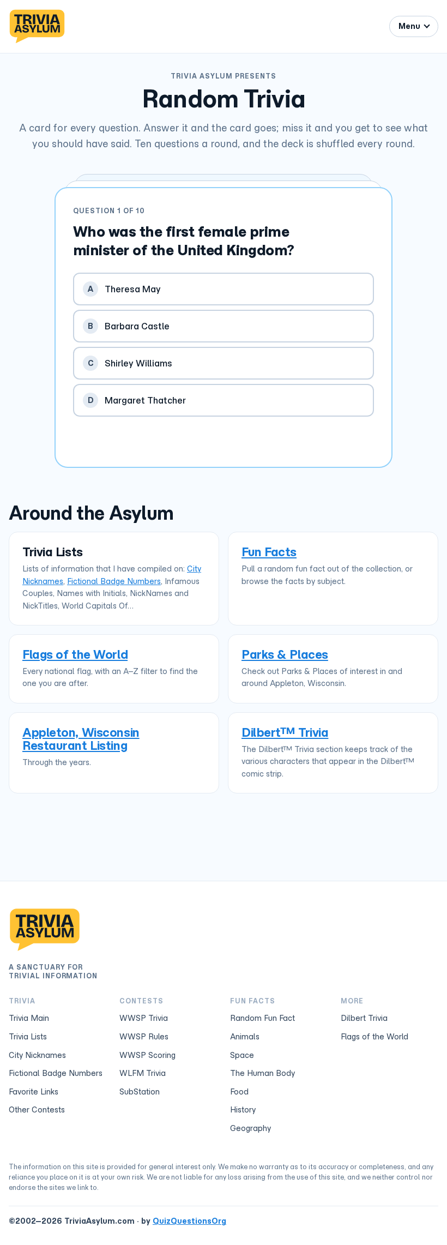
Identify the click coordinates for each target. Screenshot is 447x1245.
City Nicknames (37, 1055)
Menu (409, 26)
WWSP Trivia (143, 1018)
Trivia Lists (28, 1037)
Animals (244, 1037)
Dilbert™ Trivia (284, 732)
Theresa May (124, 289)
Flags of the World (75, 654)
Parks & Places (284, 654)
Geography (250, 1128)
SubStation (139, 1092)
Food (239, 1092)
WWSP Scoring (147, 1055)
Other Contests (37, 1110)
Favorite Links (33, 1092)
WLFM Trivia (142, 1073)
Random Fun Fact (262, 1018)
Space (242, 1055)
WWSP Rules (143, 1037)
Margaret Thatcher (137, 400)
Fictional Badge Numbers (114, 581)
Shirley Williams (130, 363)
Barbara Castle (129, 326)
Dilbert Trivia (364, 1018)
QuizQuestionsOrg (189, 1221)
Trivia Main (29, 1018)
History (243, 1110)
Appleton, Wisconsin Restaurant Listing (81, 738)
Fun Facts (269, 552)
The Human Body (262, 1073)
